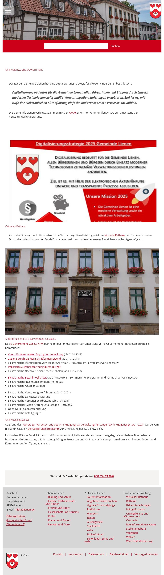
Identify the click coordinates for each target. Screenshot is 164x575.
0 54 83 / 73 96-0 (104, 476)
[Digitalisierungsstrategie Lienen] (83, 181)
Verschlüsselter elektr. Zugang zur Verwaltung (35, 354)
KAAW (73, 112)
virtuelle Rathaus (115, 235)
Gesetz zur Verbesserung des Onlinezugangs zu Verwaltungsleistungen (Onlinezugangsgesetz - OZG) (83, 424)
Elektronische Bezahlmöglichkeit (27, 377)
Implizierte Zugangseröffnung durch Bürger (34, 367)
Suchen (115, 46)
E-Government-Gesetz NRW (27, 343)
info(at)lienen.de (25, 509)
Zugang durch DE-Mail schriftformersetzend (34, 358)
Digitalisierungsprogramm (44, 428)
